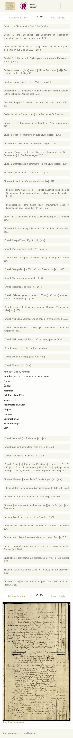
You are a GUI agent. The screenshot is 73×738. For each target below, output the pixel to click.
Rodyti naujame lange (13, 722)
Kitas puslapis (59, 17)
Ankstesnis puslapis (16, 17)
